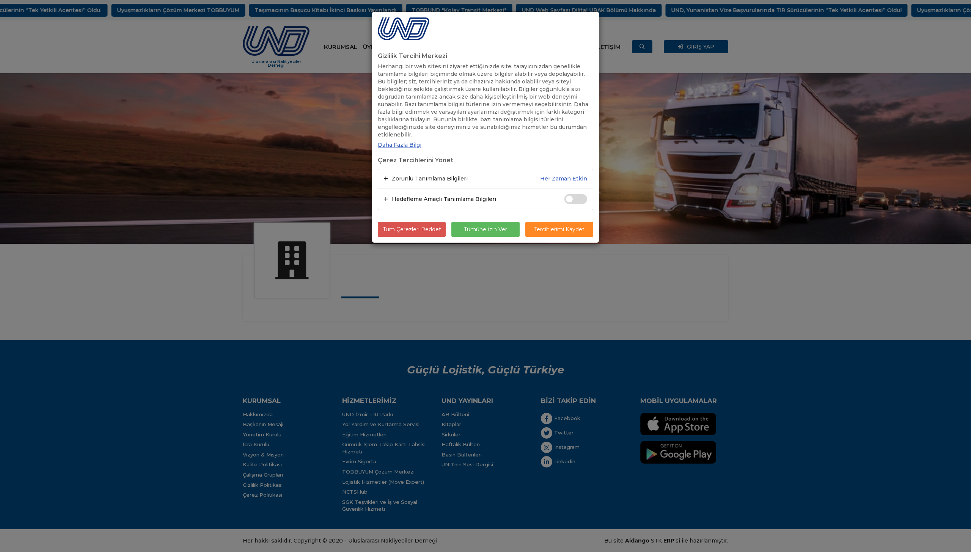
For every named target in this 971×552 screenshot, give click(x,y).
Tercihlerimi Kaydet (559, 229)
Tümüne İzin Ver (485, 229)
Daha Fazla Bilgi (399, 144)
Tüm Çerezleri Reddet (412, 229)
